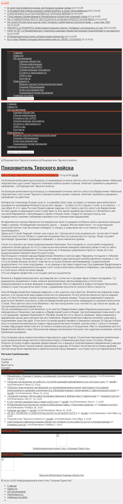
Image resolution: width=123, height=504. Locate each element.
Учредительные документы (34, 69)
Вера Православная (12, 175)
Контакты (24, 78)
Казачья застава (16, 410)
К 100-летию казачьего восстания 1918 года (32, 401)
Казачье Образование (31, 87)
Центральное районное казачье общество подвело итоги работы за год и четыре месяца (58, 421)
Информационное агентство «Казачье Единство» (61, 448)
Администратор (87, 376)
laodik (75, 175)
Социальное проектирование (36, 92)
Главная (17, 52)
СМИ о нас (25, 75)
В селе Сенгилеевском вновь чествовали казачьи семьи (39, 7)
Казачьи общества (29, 61)
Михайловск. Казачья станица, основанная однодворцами (40, 376)
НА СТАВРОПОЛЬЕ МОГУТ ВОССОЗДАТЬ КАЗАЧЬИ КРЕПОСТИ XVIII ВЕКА (51, 19)
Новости (18, 55)
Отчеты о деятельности (33, 72)
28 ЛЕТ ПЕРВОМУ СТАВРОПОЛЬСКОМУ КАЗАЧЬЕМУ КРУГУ (42, 413)
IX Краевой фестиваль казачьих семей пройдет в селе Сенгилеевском (47, 10)
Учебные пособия (23, 95)
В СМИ (5, 2)
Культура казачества (31, 89)
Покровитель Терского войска (37, 167)
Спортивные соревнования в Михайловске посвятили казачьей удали (47, 16)
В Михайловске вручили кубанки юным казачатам (36, 36)
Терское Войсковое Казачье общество (61, 475)
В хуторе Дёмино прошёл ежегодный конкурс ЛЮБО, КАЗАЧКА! (44, 39)
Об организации (22, 58)
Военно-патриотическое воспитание (40, 84)
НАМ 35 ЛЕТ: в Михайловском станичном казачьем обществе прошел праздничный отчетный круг (63, 30)
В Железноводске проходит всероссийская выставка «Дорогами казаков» (50, 404)
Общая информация (30, 64)
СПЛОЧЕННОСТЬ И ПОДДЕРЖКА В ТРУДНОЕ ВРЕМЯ (39, 13)
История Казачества (36, 175)
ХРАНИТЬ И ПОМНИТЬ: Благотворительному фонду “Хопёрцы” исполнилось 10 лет (55, 27)
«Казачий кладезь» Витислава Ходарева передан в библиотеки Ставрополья (51, 396)
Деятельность (21, 81)
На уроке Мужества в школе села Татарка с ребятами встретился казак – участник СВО (58, 22)
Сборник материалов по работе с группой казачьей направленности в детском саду (56, 381)
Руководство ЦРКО (30, 67)
